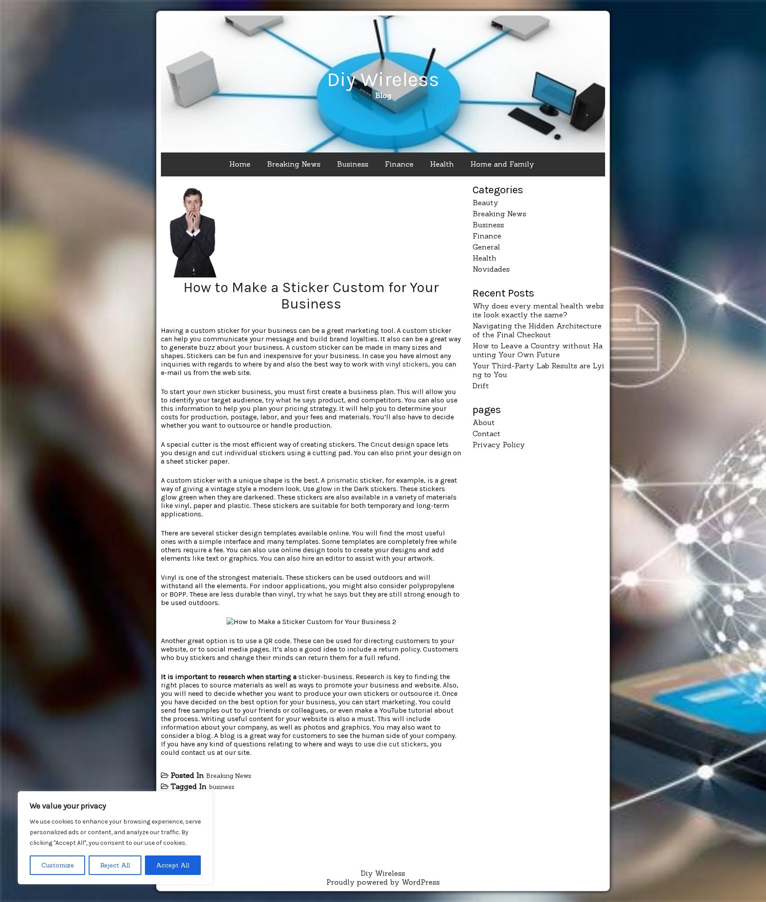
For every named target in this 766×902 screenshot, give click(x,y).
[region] (115, 837)
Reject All (115, 865)
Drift (481, 385)
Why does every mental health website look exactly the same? (538, 310)
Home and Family (502, 164)
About (484, 422)
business (221, 787)
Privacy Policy (499, 444)
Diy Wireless (383, 79)
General (486, 246)
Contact (486, 433)
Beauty (485, 202)
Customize (57, 865)
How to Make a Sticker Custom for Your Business (311, 295)
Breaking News (293, 164)
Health (442, 164)
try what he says (291, 400)
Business (352, 164)
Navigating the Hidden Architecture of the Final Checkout (537, 330)
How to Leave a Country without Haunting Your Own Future (537, 350)
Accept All (172, 865)
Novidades (491, 269)
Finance (399, 164)
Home (239, 164)
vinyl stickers (407, 364)
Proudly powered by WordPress (383, 882)
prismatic (342, 480)
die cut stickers (402, 744)
